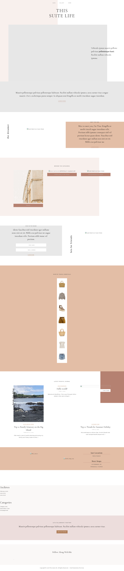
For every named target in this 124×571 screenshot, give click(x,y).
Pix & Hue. (81, 568)
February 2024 (4, 491)
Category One (95, 424)
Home (69, 2)
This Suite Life (62, 13)
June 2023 (3, 493)
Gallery (62, 2)
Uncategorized (4, 510)
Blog (54, 2)
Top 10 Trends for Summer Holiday (95, 427)
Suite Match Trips (28, 424)
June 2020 (3, 495)
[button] (62, 101)
